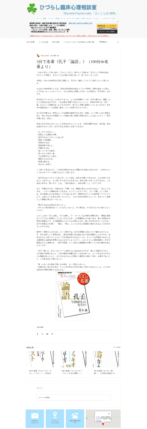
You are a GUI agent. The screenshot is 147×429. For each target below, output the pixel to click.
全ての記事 (30, 42)
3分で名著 (55, 42)
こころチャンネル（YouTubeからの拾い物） (79, 42)
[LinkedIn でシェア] (47, 334)
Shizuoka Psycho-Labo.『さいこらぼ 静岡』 (90, 13)
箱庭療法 (53, 27)
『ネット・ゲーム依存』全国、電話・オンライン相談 (50, 29)
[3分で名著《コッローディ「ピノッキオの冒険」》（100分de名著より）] (73, 359)
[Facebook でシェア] (37, 334)
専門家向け (103, 42)
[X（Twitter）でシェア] (42, 334)
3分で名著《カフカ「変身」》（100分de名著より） (105, 372)
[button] (117, 21)
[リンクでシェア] (52, 334)
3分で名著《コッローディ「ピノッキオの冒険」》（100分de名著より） (72, 372)
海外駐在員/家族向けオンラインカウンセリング (48, 32)
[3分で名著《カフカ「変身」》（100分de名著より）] (106, 359)
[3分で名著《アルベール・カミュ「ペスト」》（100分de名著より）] (41, 359)
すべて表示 (117, 347)
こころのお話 (43, 42)
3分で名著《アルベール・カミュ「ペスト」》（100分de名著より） (40, 372)
